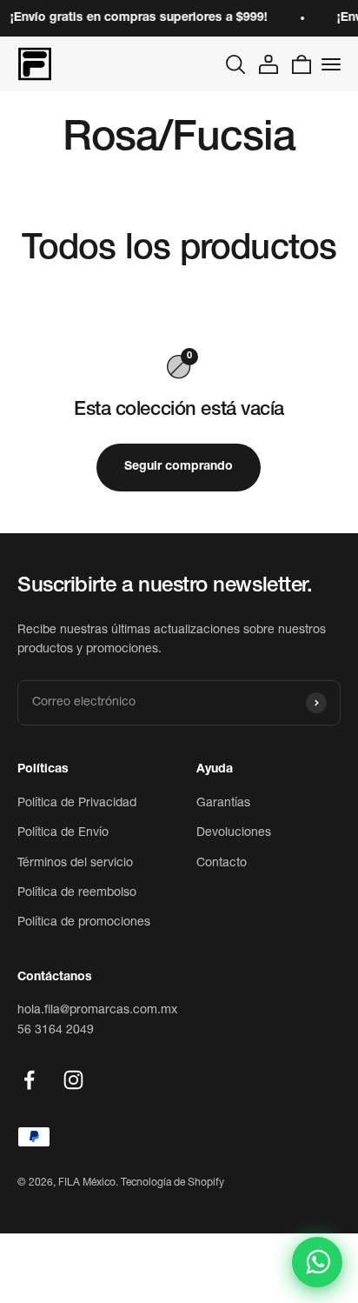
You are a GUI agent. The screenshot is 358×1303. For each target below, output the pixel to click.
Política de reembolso (76, 893)
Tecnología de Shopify (172, 1183)
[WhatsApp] (317, 1262)
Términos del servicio (75, 864)
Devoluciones (233, 833)
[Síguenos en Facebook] (29, 1080)
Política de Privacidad (76, 804)
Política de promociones (83, 923)
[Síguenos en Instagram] (73, 1080)
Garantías (223, 804)
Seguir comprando (178, 467)
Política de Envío (63, 833)
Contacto (221, 864)
